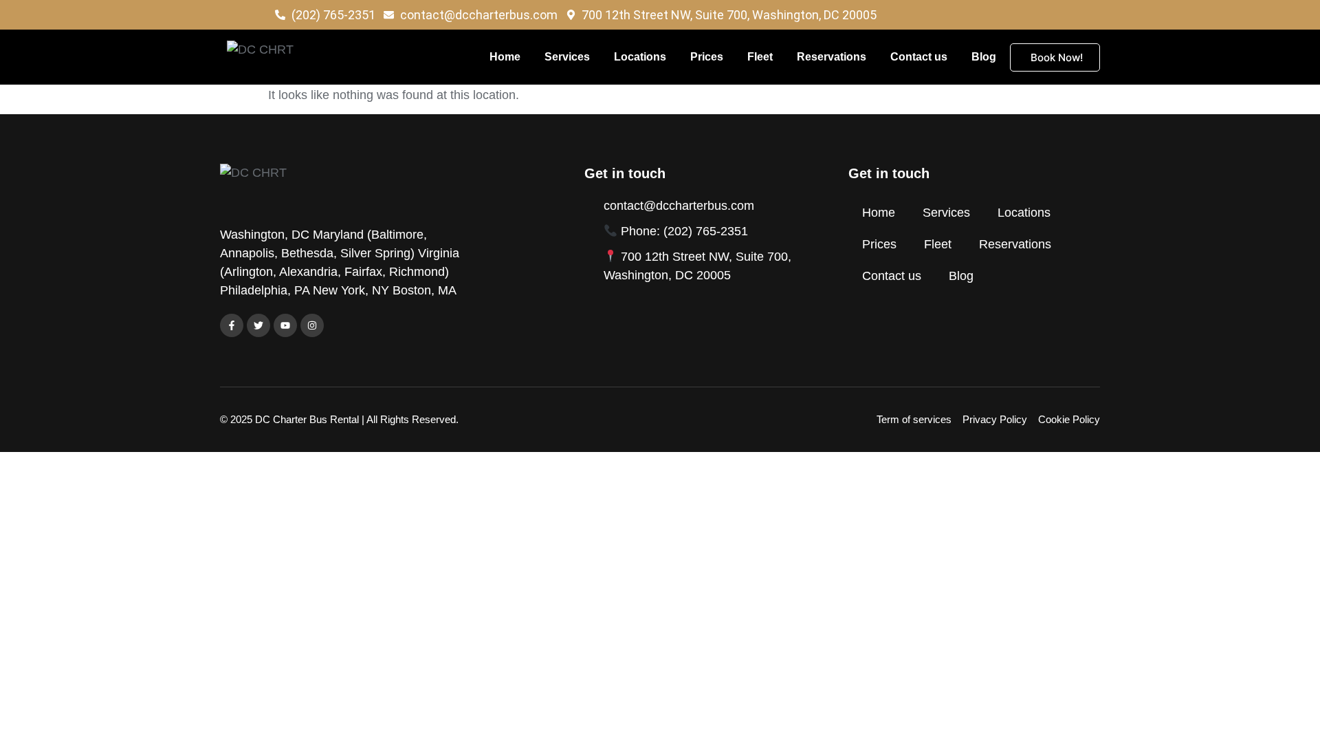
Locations (640, 57)
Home (505, 57)
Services (567, 57)
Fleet (760, 57)
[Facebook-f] (231, 325)
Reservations (831, 57)
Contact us (918, 57)
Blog (983, 57)
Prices (706, 57)
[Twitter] (258, 325)
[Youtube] (285, 325)
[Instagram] (312, 325)
